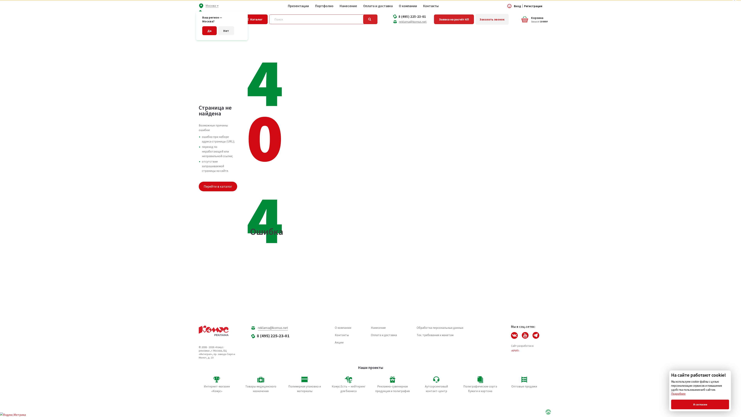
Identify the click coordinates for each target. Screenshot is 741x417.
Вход (517, 6)
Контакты (431, 6)
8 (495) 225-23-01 (412, 16)
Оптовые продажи (524, 386)
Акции (339, 342)
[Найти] (370, 19)
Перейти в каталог (218, 186)
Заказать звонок (492, 19)
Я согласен (700, 404)
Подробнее (678, 394)
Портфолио (324, 6)
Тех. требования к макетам (435, 335)
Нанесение (348, 6)
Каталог (256, 19)
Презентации (298, 6)
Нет (226, 31)
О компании (408, 6)
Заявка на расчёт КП (454, 19)
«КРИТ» (515, 350)
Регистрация (533, 6)
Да (209, 31)
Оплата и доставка (378, 6)
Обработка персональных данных (440, 328)
